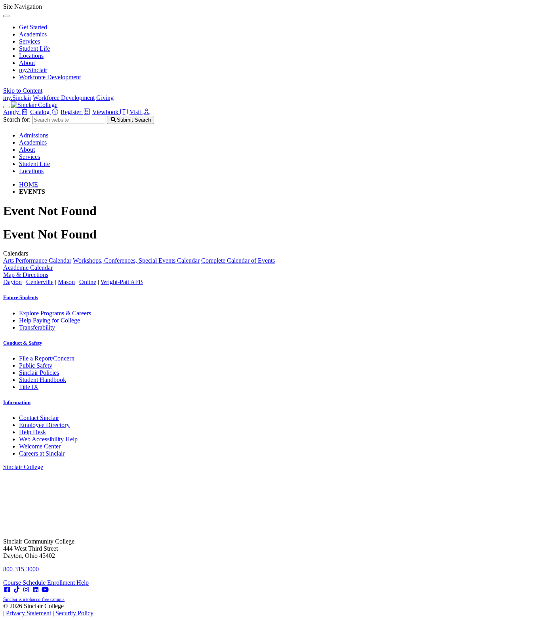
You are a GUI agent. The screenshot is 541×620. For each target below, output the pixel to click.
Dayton (12, 282)
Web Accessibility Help (48, 439)
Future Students (20, 297)
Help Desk (32, 432)
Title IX (28, 386)
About (27, 62)
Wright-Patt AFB (122, 282)
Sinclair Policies (39, 372)
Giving (105, 97)
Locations (31, 55)
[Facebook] (7, 589)
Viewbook (106, 112)
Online (87, 282)
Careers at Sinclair (42, 453)
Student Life (34, 48)
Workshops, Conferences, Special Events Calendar (136, 260)
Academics (33, 34)
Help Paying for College (49, 320)
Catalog (40, 112)
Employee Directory (44, 425)
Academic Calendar (28, 267)
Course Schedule (25, 582)
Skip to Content (22, 90)
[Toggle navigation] (6, 107)
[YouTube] (45, 589)
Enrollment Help (68, 582)
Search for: (16, 119)
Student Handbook (42, 379)
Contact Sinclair (39, 417)
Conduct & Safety (22, 343)
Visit (136, 112)
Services (29, 41)
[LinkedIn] (36, 589)
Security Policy (74, 613)
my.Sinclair (33, 70)
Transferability (37, 327)
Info (16, 402)
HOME (28, 184)
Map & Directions (25, 274)
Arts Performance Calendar (37, 260)
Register (72, 112)
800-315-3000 (21, 569)
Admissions (33, 135)
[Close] (6, 16)
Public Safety (35, 365)
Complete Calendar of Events (238, 260)
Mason (66, 282)
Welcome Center (40, 446)
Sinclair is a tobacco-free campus (34, 599)
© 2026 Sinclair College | (48, 609)
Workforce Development (50, 77)
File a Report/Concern (46, 358)
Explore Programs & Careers (55, 313)
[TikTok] (17, 589)
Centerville (39, 282)
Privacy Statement (28, 613)
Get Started (33, 27)
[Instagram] (26, 589)
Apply (12, 112)
